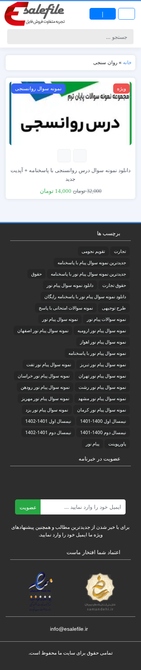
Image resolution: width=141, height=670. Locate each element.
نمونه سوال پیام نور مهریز (45, 398)
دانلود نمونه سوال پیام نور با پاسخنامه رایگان (85, 296)
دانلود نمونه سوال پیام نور (70, 285)
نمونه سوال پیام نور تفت (48, 364)
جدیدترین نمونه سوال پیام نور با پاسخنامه (88, 274)
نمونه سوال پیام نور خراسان (44, 376)
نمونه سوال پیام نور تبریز (103, 364)
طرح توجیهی (114, 308)
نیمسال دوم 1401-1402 (48, 432)
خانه (127, 62)
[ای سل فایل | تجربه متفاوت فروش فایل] (35, 13)
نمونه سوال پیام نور (60, 319)
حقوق (36, 274)
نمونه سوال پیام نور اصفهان (42, 330)
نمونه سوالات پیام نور (106, 319)
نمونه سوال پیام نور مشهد (102, 398)
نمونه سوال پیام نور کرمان (101, 410)
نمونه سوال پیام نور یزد (47, 410)
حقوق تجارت (114, 285)
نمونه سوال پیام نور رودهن (45, 387)
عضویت (28, 507)
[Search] (14, 36)
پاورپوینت (117, 444)
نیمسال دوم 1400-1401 (103, 432)
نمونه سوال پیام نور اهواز (103, 342)
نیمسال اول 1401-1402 (48, 421)
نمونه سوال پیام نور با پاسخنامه (97, 353)
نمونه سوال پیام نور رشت (102, 387)
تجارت (120, 251)
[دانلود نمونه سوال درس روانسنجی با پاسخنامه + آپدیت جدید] (70, 112)
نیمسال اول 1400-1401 (103, 421)
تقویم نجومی (93, 251)
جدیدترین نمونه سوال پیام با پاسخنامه (92, 262)
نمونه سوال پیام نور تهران (102, 376)
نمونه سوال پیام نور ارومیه (101, 330)
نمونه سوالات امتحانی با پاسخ (66, 308)
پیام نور (92, 444)
